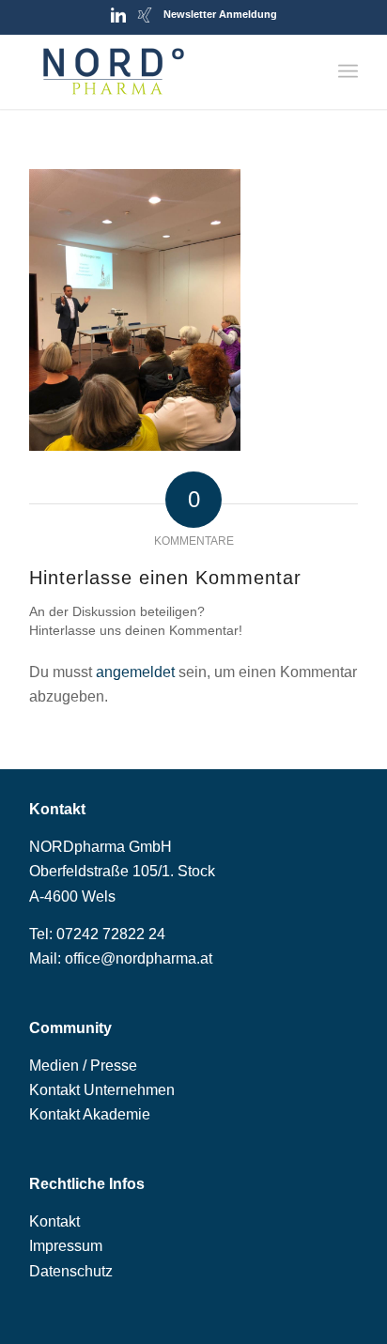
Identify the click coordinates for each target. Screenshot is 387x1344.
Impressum (65, 1246)
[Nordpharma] (160, 71)
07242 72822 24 (110, 934)
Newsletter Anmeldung (220, 14)
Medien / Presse (83, 1066)
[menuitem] (348, 71)
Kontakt (54, 1221)
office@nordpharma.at (138, 958)
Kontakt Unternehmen (102, 1090)
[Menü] (348, 71)
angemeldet (135, 672)
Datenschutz (71, 1271)
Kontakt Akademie (89, 1114)
